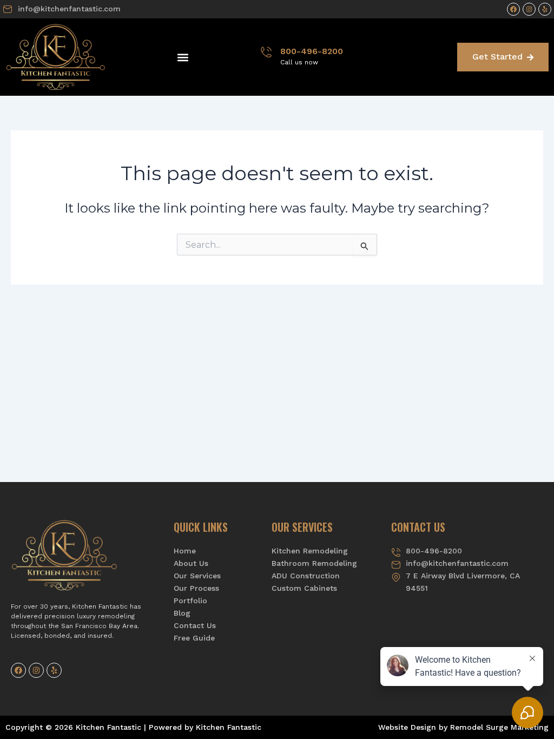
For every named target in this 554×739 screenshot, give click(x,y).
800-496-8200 (311, 51)
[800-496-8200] (266, 52)
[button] (183, 57)
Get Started (497, 56)
